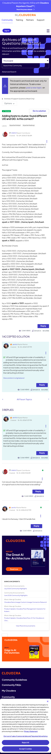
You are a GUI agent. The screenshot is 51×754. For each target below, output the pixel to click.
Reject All (25, 742)
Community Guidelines (14, 679)
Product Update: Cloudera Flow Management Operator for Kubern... (24, 610)
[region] (25, 726)
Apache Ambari (15, 125)
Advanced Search (9, 72)
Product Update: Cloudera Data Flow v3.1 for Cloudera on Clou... (24, 619)
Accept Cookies (25, 749)
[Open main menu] (48, 31)
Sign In (6, 31)
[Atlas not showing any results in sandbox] (48, 399)
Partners (30, 20)
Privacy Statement (31, 731)
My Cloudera (9, 690)
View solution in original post (14, 378)
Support (40, 20)
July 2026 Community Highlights (15, 589)
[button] (47, 140)
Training (19, 20)
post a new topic (34, 87)
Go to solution (39, 111)
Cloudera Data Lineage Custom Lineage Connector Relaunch (25, 602)
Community (7, 20)
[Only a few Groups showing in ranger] (2, 399)
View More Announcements (25, 626)
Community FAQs (11, 684)
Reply (43, 326)
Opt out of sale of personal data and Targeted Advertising (25, 736)
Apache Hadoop (29, 125)
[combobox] (25, 65)
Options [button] (8, 103)
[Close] (47, 701)
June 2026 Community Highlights (15, 595)
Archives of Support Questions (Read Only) (19, 99)
